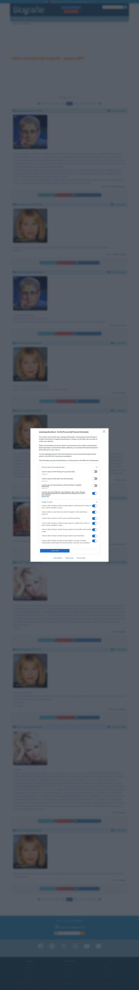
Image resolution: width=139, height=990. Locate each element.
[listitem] (69, 467)
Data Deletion (58, 558)
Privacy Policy (81, 558)
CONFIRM (55, 551)
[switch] (94, 471)
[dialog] (69, 495)
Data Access (69, 558)
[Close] (105, 432)
